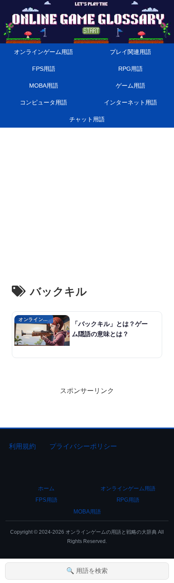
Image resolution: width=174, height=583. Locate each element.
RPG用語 (128, 500)
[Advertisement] (87, 195)
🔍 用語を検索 (87, 570)
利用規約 (22, 446)
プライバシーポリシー (83, 446)
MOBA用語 (87, 511)
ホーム (46, 488)
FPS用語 (46, 500)
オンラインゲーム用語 (128, 488)
